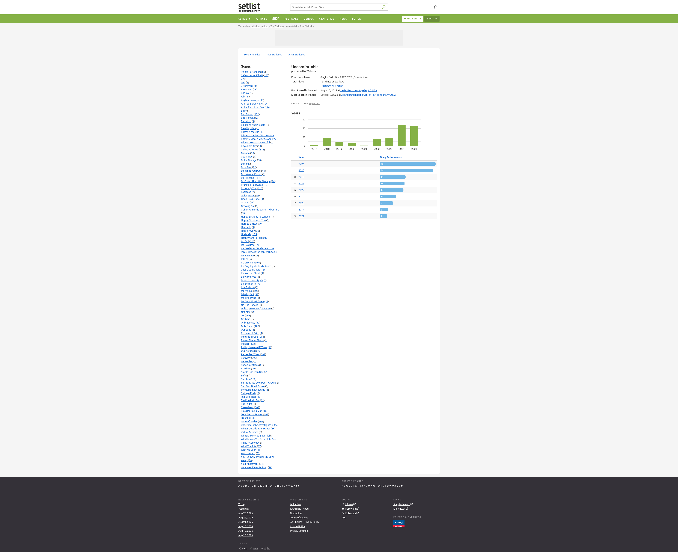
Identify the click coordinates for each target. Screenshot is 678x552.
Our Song (246, 329)
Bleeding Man (248, 128)
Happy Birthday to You (253, 220)
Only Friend (247, 326)
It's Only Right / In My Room (256, 266)
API (344, 517)
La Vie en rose (248, 276)
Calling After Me (249, 149)
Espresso (246, 192)
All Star (245, 96)
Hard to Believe (249, 223)
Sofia (244, 375)
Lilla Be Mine (248, 287)
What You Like (249, 446)
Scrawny (246, 358)
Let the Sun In (248, 283)
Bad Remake (248, 117)
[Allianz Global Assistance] (399, 523)
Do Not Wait (247, 177)
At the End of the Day (252, 107)
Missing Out (247, 294)
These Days (247, 407)
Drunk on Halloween (252, 184)
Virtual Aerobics (249, 432)
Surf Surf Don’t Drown (253, 386)
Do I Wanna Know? (251, 174)
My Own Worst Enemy (253, 301)
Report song (314, 103)
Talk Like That (248, 396)
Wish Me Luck (248, 449)
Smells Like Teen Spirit (253, 372)
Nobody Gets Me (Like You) (256, 308)
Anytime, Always (250, 100)
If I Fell (244, 259)
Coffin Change (249, 160)
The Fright (246, 403)
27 (242, 79)
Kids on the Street (250, 273)
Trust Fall (246, 418)
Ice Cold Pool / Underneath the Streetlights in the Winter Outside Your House (259, 252)
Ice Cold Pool (248, 245)
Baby (244, 110)
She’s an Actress (250, 365)
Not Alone (246, 312)
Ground (245, 202)
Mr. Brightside (248, 297)
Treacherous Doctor (252, 414)
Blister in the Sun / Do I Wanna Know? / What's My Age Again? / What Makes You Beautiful (258, 139)
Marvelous (246, 290)
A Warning (246, 89)
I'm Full (245, 241)
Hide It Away (248, 230)
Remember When (250, 354)
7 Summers (247, 86)
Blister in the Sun (250, 131)
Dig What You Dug (251, 170)
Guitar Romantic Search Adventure (260, 209)
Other (296, 54)
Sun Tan (245, 379)
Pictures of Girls (249, 336)
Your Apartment (249, 463)
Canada (245, 153)
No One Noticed (249, 305)
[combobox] (339, 7)
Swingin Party (248, 393)
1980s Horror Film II (252, 75)
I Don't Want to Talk (251, 237)
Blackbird (246, 121)
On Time (245, 319)
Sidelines (246, 368)
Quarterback (248, 350)
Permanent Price (250, 333)
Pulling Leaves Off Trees (254, 347)
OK (242, 315)
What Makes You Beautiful (255, 435)
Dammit (245, 163)
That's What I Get (250, 400)
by (331, 86)
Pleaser (245, 343)
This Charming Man (251, 410)
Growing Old (248, 206)
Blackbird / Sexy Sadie (253, 124)
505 (243, 82)
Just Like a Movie (250, 269)
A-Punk (245, 93)
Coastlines (246, 156)
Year (301, 157)
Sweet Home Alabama (253, 389)
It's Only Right (248, 262)
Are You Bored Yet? (251, 103)
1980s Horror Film (251, 71)
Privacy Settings (299, 530)
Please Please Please (252, 340)
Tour (274, 54)
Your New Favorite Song (254, 467)
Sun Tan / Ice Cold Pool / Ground (258, 382)
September (247, 361)
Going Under (248, 195)
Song (252, 54)
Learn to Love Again (252, 280)
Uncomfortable (249, 421)
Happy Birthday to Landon (255, 216)
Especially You (249, 188)
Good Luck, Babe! (250, 199)
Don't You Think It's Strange (255, 181)
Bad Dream (247, 114)
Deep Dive (246, 167)
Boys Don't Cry (249, 146)
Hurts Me (246, 234)
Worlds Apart (248, 453)
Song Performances (391, 157)
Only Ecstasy (248, 322)
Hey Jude (246, 227)
